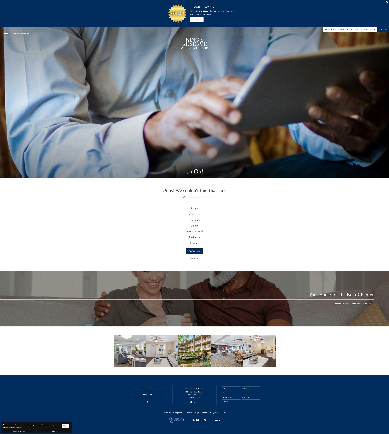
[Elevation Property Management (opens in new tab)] (177, 423)
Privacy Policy (213, 413)
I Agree (65, 426)
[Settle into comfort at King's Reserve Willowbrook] (194, 351)
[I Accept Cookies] (70, 424)
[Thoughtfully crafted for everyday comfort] (162, 351)
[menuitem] (194, 208)
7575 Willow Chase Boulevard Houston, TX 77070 (194, 393)
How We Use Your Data (18, 431)
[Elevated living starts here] (227, 351)
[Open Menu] (6, 33)
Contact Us (338, 303)
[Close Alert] (387, 2)
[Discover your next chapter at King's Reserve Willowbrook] (130, 351)
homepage (208, 197)
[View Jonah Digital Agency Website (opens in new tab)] (216, 420)
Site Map (223, 413)
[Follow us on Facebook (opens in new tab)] (148, 402)
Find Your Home (20, 33)
